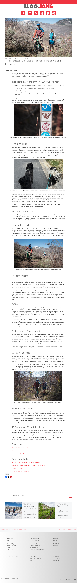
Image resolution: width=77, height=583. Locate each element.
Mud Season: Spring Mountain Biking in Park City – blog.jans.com (28, 465)
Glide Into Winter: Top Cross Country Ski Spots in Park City (30, 506)
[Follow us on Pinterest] (75, 580)
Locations (55, 545)
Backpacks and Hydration (18, 454)
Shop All (55, 540)
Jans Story (9, 540)
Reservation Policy (34, 544)
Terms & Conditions (12, 549)
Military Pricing (34, 547)
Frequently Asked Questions (37, 549)
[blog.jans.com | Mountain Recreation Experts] (38, 6)
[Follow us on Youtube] (69, 580)
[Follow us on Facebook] (63, 580)
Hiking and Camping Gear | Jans (20, 447)
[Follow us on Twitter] (66, 580)
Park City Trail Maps (17, 468)
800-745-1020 (56, 557)
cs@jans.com (56, 560)
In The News (10, 542)
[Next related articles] (70, 498)
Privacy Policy (10, 544)
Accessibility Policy (12, 545)
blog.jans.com (7, 578)
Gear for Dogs (15, 450)
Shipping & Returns (35, 540)
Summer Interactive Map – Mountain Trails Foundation (26, 462)
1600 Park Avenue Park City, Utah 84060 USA (35, 558)
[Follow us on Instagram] (72, 580)
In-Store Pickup (34, 542)
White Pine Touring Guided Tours (20, 471)
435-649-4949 (56, 558)
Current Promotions (35, 545)
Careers (9, 547)
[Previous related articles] (67, 498)
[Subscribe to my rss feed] (60, 580)
